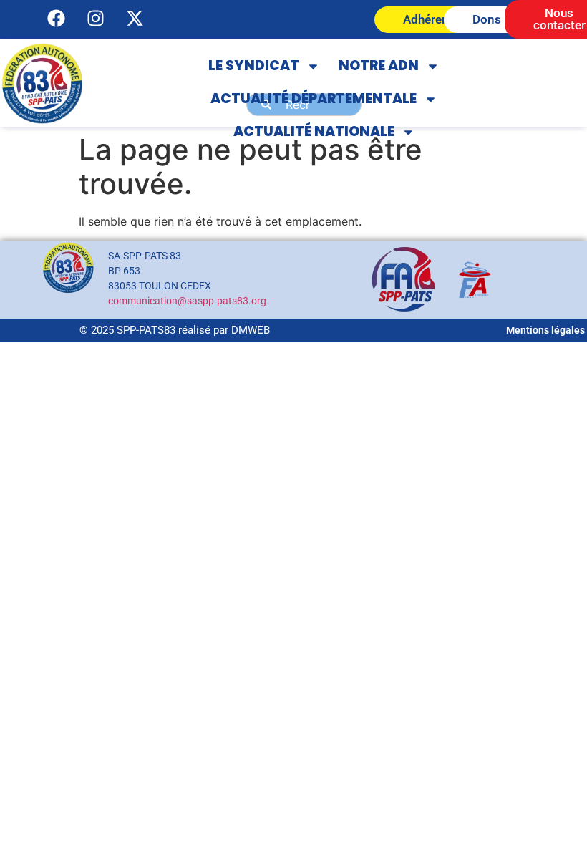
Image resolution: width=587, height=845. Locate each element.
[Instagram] (95, 18)
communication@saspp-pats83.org (187, 300)
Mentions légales (545, 330)
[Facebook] (56, 18)
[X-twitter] (134, 18)
